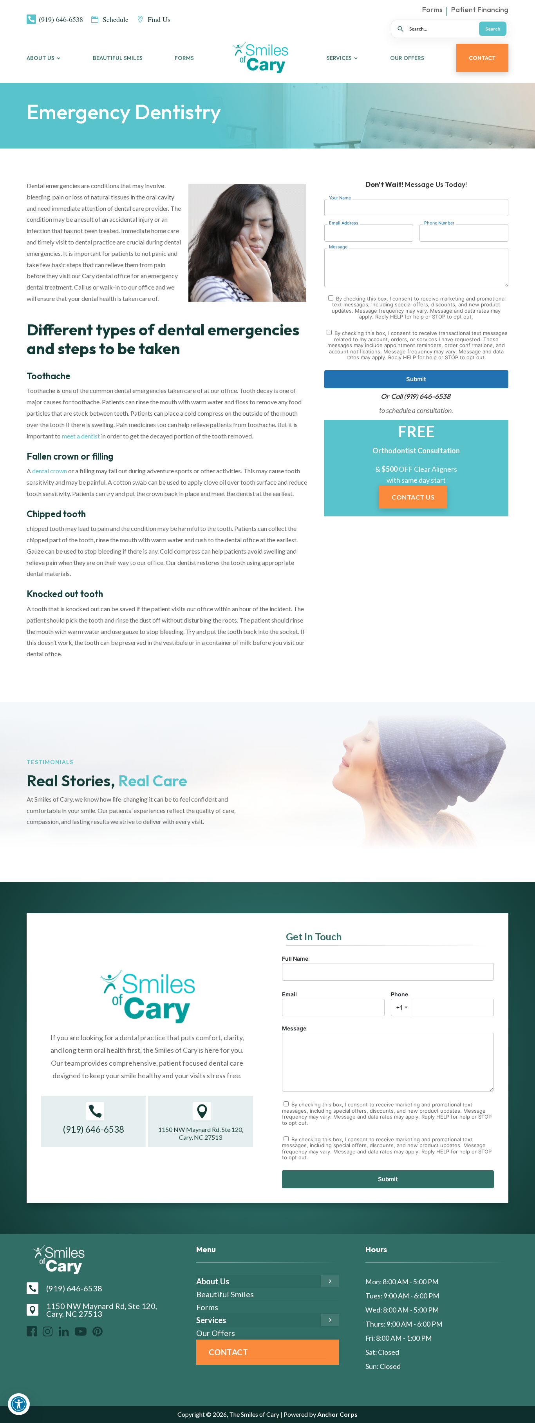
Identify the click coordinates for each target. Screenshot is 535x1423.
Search (492, 29)
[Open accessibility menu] (19, 1404)
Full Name (295, 958)
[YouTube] (81, 1331)
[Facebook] (32, 1331)
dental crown (49, 470)
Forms (432, 10)
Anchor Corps (337, 1414)
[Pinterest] (97, 1331)
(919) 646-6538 (427, 396)
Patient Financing (479, 10)
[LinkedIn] (64, 1331)
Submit (416, 379)
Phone (399, 1001)
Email (289, 994)
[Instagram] (48, 1331)
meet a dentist (81, 436)
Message (294, 1028)
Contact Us (413, 497)
